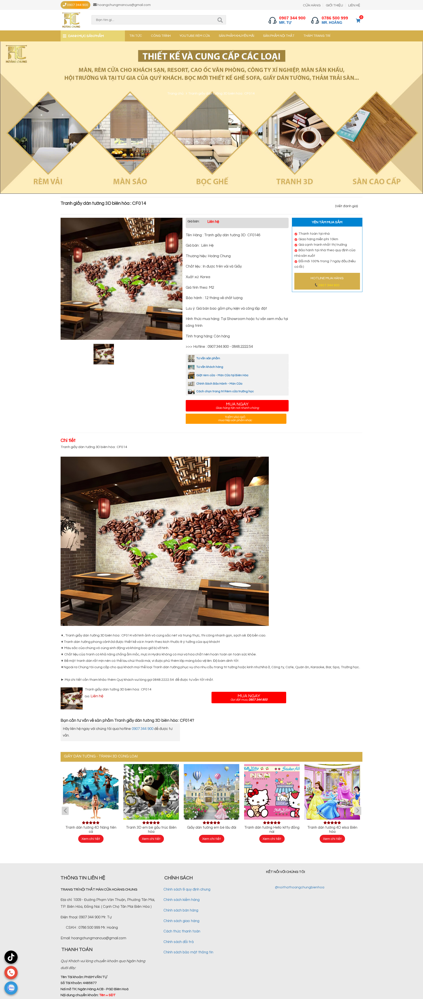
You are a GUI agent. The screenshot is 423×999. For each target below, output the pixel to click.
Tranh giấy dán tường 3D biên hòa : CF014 (118, 689)
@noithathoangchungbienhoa (299, 887)
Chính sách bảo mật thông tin (188, 952)
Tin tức (135, 35)
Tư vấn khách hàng (209, 366)
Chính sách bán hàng (180, 910)
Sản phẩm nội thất (279, 35)
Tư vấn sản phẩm (208, 358)
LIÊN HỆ (354, 5)
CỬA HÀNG (312, 5)
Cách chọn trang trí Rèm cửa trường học (225, 391)
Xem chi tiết (91, 839)
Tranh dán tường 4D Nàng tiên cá (90, 830)
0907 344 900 (329, 285)
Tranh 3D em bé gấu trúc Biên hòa (151, 830)
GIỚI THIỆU (334, 5)
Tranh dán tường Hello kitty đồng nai (271, 830)
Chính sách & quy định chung (186, 889)
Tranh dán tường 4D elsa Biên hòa (332, 830)
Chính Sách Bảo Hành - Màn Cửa (219, 383)
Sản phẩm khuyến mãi (236, 35)
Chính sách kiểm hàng (181, 900)
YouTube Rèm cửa (195, 35)
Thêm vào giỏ (235, 419)
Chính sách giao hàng (181, 921)
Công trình (161, 35)
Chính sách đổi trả (178, 942)
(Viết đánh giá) (346, 206)
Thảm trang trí (316, 35)
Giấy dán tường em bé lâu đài (211, 828)
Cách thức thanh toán (181, 931)
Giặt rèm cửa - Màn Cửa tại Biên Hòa (222, 375)
